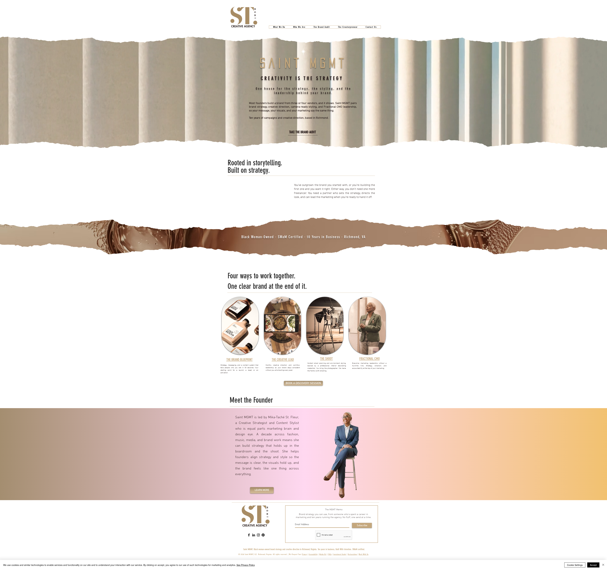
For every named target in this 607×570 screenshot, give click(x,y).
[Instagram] (258, 535)
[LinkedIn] (254, 535)
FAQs (329, 554)
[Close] (603, 564)
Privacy (304, 554)
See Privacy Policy (245, 565)
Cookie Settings (575, 565)
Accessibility (313, 554)
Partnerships (352, 554)
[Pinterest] (263, 535)
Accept (593, 565)
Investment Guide (339, 554)
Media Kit (322, 554)
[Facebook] (249, 535)
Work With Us (363, 554)
